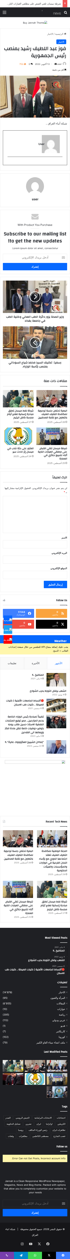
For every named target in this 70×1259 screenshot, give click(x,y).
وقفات (11, 1136)
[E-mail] (60, 162)
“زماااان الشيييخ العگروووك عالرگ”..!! (24, 742)
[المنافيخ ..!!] (56, 679)
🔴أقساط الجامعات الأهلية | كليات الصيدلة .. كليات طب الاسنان (25, 702)
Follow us (62, 1146)
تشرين (28, 1123)
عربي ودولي (58, 1020)
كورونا (62, 1037)
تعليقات (12, 663)
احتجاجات (61, 1117)
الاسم (64, 537)
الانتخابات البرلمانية (43, 1117)
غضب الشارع (59, 1136)
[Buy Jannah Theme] (35, 22)
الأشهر (58, 663)
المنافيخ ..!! (38, 675)
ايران (38, 1123)
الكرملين (61, 1123)
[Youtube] (8, 639)
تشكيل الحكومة (13, 1123)
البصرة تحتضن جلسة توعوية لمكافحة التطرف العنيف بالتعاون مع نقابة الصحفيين (52, 414)
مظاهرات (23, 1136)
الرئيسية (59, 33)
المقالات (61, 1003)
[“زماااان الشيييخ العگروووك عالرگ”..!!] (56, 747)
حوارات (61, 1009)
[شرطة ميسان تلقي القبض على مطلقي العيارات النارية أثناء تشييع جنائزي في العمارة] (51, 436)
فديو (63, 1025)
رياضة (62, 1014)
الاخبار (50, 33)
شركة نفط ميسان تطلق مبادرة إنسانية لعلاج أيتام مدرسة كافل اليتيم (20, 414)
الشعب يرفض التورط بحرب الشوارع (48, 691)
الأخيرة (35, 663)
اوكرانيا (49, 1123)
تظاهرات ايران (58, 1130)
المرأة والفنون (57, 997)
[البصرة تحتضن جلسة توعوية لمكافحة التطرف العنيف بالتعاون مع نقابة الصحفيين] (51, 398)
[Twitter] (8, 629)
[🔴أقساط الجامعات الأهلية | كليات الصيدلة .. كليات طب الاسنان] (56, 705)
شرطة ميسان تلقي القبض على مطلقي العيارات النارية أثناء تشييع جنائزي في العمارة (52, 453)
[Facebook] (8, 619)
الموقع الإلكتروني (58, 568)
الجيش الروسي (22, 1117)
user (59, 64)
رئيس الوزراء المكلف (38, 1130)
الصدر (8, 1117)
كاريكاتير (60, 1031)
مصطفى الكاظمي (40, 1136)
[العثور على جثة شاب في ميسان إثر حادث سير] (18, 436)
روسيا (21, 1130)
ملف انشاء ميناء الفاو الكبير (50, 1042)
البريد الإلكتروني (59, 552)
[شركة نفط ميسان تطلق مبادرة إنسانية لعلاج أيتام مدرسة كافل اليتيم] (18, 398)
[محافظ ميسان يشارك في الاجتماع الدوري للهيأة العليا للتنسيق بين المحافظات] (13, 1079)
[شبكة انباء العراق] (46, 12)
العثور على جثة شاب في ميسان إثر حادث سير (20, 450)
